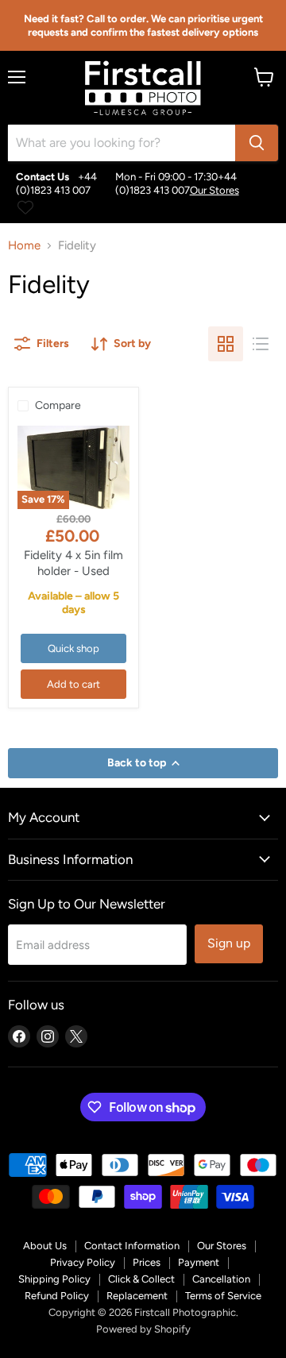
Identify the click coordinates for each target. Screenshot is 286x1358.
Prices (146, 1262)
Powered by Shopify (143, 1329)
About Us (45, 1246)
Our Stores (214, 190)
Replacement (137, 1296)
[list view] (260, 343)
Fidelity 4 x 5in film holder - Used (73, 563)
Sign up (228, 943)
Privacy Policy (82, 1262)
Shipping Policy (54, 1279)
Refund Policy (57, 1296)
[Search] (256, 143)
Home (24, 246)
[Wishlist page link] (25, 207)
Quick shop (73, 648)
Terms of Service (223, 1296)
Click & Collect (141, 1279)
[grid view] (225, 343)
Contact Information (132, 1246)
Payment (198, 1262)
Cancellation (221, 1279)
